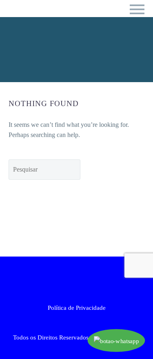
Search (118, 169)
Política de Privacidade (77, 308)
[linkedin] (71, 278)
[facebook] (61, 278)
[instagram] (82, 278)
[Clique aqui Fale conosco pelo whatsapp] (116, 340)
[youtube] (92, 278)
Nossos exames (79, 29)
